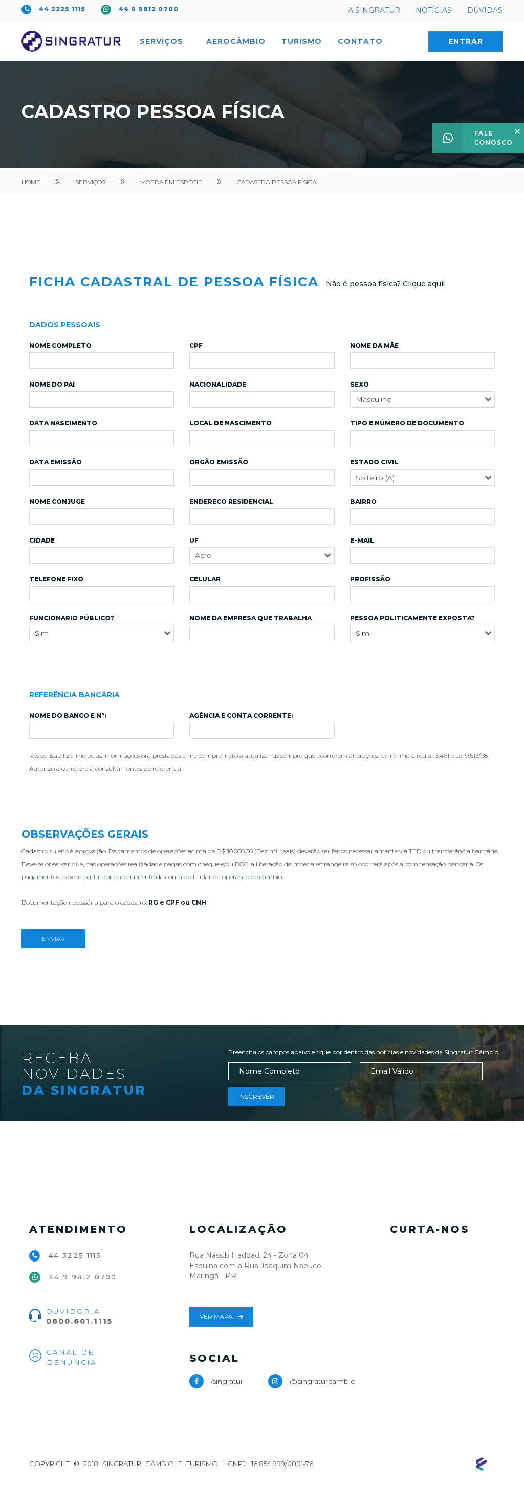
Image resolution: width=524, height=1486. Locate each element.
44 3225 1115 (62, 9)
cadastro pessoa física (276, 182)
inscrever (256, 1096)
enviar (53, 938)
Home (30, 182)
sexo (359, 384)
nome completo (60, 345)
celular (205, 579)
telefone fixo (56, 579)
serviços (90, 182)
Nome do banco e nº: (67, 715)
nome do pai (52, 384)
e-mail (362, 540)
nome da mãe (374, 345)
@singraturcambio (322, 1381)
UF (194, 540)
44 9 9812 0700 (149, 9)
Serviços (163, 41)
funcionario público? (71, 618)
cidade (42, 540)
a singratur (374, 10)
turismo (301, 41)
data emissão (55, 462)
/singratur (227, 1381)
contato (360, 41)
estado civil (374, 462)
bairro (363, 501)
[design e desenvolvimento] (481, 1464)
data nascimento (63, 423)
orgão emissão (218, 462)
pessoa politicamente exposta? (412, 618)
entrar (465, 41)
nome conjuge (57, 501)
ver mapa (216, 1316)
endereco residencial (231, 501)
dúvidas (485, 10)
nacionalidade (217, 384)
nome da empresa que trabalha (250, 618)
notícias (434, 10)
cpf (196, 345)
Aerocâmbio (236, 41)
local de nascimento (230, 423)
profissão (370, 579)
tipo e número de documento (407, 423)
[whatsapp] (478, 137)
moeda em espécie (171, 182)
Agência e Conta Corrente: (241, 715)
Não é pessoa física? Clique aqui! (385, 283)
